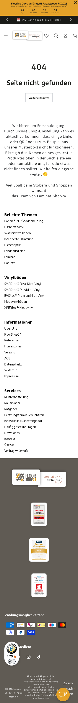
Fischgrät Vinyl (14, 227)
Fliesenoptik (12, 245)
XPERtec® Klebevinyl (18, 307)
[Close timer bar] (75, 2)
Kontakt (9, 439)
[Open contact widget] (63, 694)
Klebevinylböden (15, 301)
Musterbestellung (16, 397)
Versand (9, 352)
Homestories (12, 346)
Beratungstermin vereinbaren (24, 415)
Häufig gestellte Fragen (20, 427)
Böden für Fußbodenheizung (23, 221)
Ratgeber (10, 409)
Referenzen (12, 340)
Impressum (11, 376)
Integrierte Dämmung (18, 239)
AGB (7, 358)
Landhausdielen (14, 251)
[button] (56, 35)
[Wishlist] (46, 35)
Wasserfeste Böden (17, 233)
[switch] (12, 661)
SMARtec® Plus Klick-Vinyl (22, 290)
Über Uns (10, 328)
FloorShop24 (12, 334)
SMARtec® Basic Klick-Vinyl (22, 284)
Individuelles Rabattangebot (23, 421)
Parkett (9, 263)
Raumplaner (12, 403)
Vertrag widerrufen (17, 450)
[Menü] (6, 35)
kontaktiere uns (30, 163)
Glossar (9, 444)
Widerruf (10, 370)
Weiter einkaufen (39, 97)
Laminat (9, 257)
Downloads (12, 433)
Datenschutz (13, 364)
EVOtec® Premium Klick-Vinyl (24, 295)
